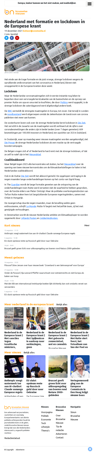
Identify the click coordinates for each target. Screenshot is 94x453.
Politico (64, 102)
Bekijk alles (61, 304)
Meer (87, 225)
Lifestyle (45, 427)
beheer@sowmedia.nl (34, 31)
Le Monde (31, 206)
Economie (46, 419)
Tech (43, 423)
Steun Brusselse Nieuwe (75, 416)
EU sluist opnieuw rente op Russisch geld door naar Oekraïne (31, 241)
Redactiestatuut (12, 438)
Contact (60, 437)
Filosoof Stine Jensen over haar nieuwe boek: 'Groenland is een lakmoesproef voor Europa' (44, 265)
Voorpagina (46, 412)
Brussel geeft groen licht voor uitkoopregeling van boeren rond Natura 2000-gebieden (42, 248)
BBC (10, 111)
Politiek (45, 416)
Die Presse (9, 142)
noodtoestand (14, 114)
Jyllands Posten (29, 218)
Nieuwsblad (35, 154)
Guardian (15, 184)
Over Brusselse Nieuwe (60, 419)
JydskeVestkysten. (49, 218)
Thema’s (45, 430)
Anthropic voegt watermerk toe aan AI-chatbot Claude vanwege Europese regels (39, 233)
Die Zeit (81, 123)
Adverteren (61, 434)
